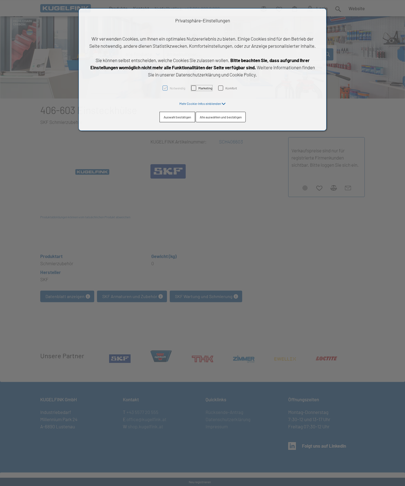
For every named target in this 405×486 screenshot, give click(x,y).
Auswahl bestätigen (177, 117)
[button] (202, 103)
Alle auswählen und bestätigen (221, 117)
